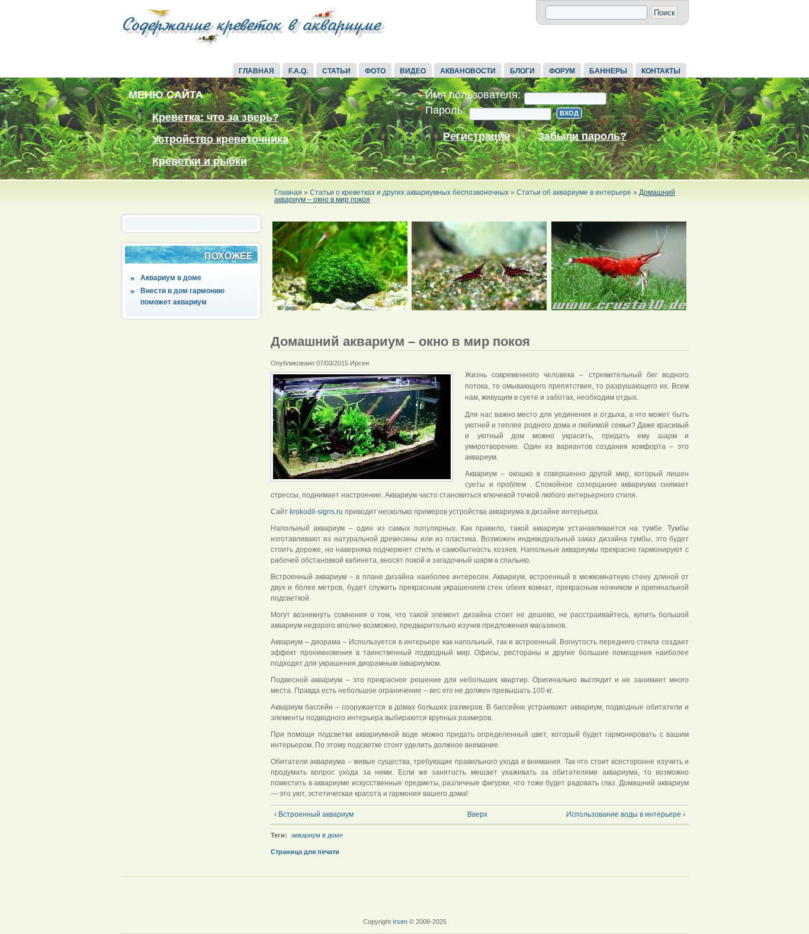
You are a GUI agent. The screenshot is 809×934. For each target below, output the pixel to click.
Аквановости (468, 71)
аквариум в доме (317, 835)
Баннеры (608, 71)
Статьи (336, 71)
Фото (375, 71)
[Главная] (253, 46)
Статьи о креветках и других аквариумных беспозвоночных (409, 192)
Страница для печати (305, 851)
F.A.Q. (298, 71)
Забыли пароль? (582, 136)
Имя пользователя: (470, 95)
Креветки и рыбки (199, 161)
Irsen (400, 921)
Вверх (475, 814)
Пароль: (442, 110)
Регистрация (477, 136)
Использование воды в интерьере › (625, 814)
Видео (413, 71)
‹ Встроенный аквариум (314, 814)
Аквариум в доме (170, 278)
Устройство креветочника (220, 139)
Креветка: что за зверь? (215, 117)
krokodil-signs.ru (316, 512)
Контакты (660, 71)
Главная (256, 71)
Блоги (522, 71)
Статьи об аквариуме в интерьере (573, 192)
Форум (562, 71)
